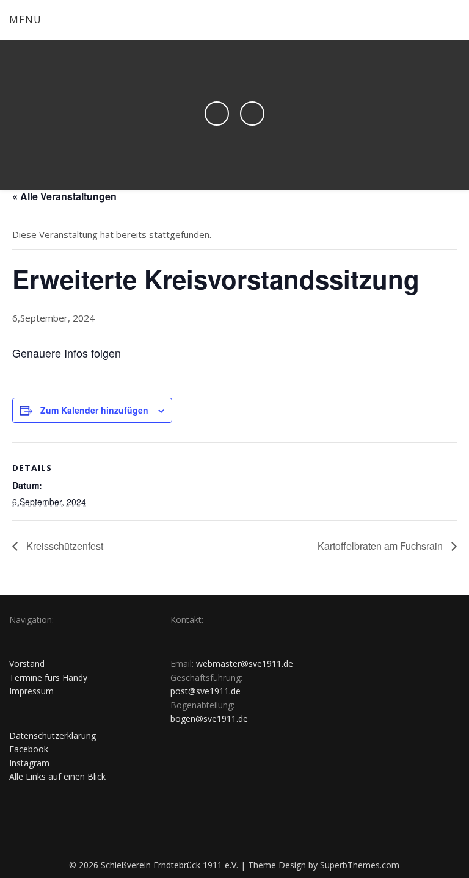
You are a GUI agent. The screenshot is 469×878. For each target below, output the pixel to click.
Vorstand (27, 663)
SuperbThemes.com (359, 865)
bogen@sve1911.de (209, 718)
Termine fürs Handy (48, 677)
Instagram (29, 763)
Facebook (28, 749)
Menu (25, 19)
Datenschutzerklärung (52, 735)
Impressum (31, 691)
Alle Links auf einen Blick (57, 776)
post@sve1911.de (205, 691)
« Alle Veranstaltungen (64, 196)
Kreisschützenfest (63, 546)
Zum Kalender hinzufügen (94, 410)
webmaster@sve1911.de (244, 663)
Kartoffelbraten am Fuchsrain (381, 546)
